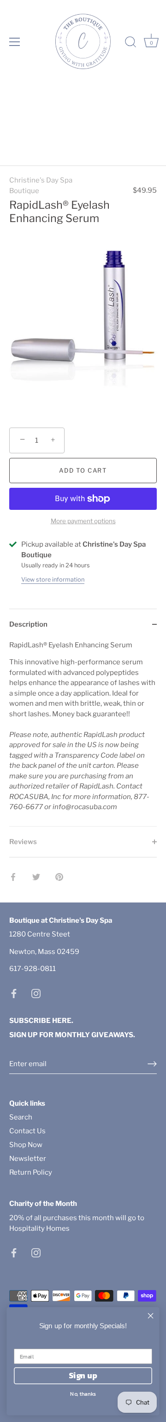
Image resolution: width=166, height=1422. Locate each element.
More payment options (83, 521)
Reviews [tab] (23, 842)
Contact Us (27, 1131)
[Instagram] (36, 993)
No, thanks (82, 1394)
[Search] (130, 43)
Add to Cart (83, 470)
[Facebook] (13, 993)
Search (20, 1117)
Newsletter (27, 1158)
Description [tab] (28, 624)
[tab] (83, 733)
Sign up (83, 1376)
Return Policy (30, 1172)
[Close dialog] (151, 1316)
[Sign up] (152, 1063)
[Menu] (15, 42)
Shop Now (25, 1145)
